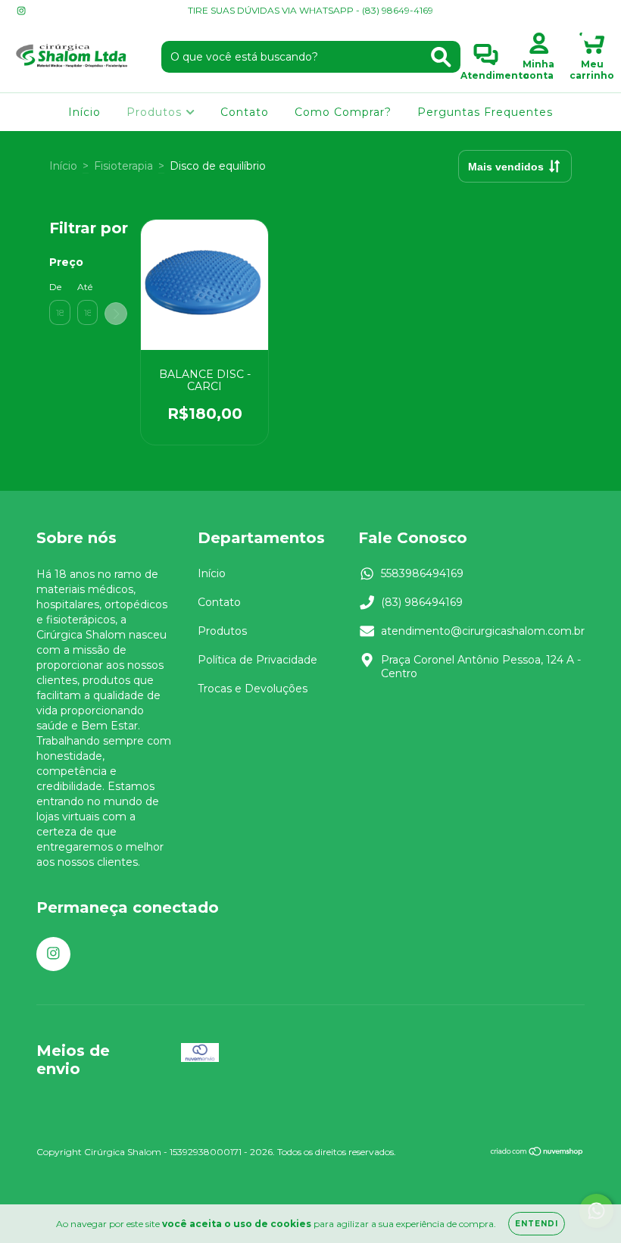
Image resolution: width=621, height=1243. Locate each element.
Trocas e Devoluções (252, 688)
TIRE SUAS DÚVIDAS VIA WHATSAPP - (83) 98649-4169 (310, 10)
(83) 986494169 (422, 602)
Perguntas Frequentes (485, 112)
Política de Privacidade (257, 660)
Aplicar (116, 313)
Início (84, 112)
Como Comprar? (343, 112)
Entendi (536, 1224)
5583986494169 (422, 573)
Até (84, 286)
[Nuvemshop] (537, 1153)
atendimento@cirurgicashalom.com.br (483, 631)
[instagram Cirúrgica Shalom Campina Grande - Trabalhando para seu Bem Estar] (21, 10)
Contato (244, 112)
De (55, 286)
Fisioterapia (123, 166)
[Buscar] (441, 57)
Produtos (156, 112)
